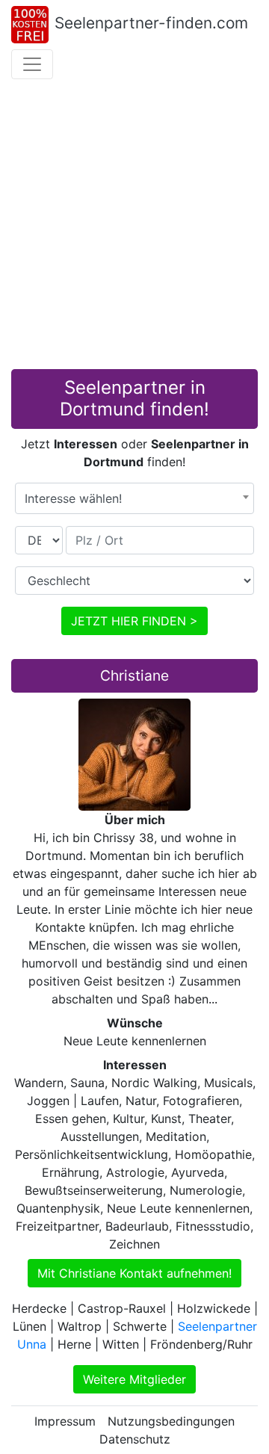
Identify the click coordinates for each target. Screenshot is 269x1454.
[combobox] (134, 498)
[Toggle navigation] (32, 64)
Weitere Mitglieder (134, 1379)
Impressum (65, 1421)
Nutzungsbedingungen (171, 1421)
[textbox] (134, 498)
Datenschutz (134, 1439)
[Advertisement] (134, 227)
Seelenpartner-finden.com (151, 22)
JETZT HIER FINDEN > (134, 620)
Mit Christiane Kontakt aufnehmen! (134, 1273)
